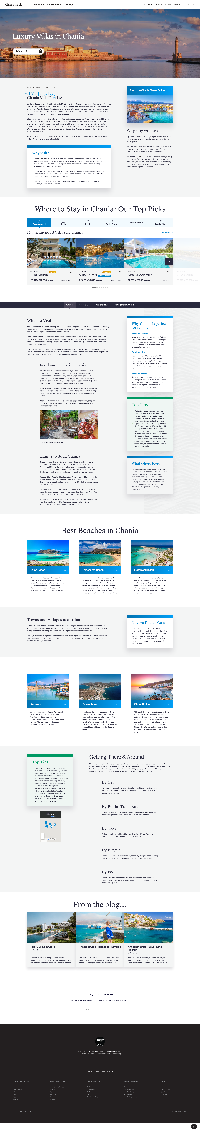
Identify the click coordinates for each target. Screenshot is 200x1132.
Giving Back (54, 1094)
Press (51, 1092)
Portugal (15, 1099)
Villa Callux (185, 275)
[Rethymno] (48, 700)
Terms (163, 1087)
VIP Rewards (91, 1089)
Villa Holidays (54, 4)
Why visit (69, 304)
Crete (46, 87)
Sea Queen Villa (140, 275)
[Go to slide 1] (94, 287)
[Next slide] (73, 253)
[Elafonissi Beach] (152, 567)
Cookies (163, 1092)
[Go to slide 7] (107, 287)
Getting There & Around (124, 304)
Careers (52, 1099)
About (170, 4)
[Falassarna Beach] (100, 567)
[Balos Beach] (48, 566)
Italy (13, 1092)
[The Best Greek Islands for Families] (100, 939)
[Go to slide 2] (97, 287)
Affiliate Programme (130, 1097)
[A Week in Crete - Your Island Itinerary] (148, 939)
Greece (37, 87)
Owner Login (128, 1087)
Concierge (68, 4)
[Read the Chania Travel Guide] (150, 104)
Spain (14, 1094)
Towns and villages (102, 304)
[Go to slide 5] (103, 287)
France (14, 1087)
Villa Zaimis (88, 275)
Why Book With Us (93, 1097)
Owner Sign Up (129, 1089)
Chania (54, 87)
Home (29, 87)
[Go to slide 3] (99, 287)
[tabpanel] (100, 261)
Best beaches (84, 304)
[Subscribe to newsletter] (113, 1008)
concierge (140, 156)
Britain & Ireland (17, 1089)
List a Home (162, 4)
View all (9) (166, 232)
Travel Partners (129, 1092)
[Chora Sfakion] (152, 703)
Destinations (39, 4)
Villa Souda (39, 275)
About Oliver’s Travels (57, 1087)
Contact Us (177, 4)
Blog (51, 1097)
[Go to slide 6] (105, 287)
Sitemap (164, 1094)
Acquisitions (128, 1094)
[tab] (39, 222)
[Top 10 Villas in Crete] (51, 939)
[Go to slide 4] (101, 287)
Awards (52, 1089)
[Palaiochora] (100, 702)
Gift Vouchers (91, 1092)
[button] (194, 1126)
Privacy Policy (165, 1089)
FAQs (88, 1094)
